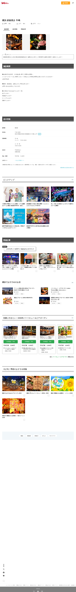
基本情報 (6, 119)
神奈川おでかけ (33, 585)
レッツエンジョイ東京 (10, 585)
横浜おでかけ (48, 585)
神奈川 (36, 436)
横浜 (22, 436)
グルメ (44, 436)
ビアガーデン (64, 357)
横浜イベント (55, 585)
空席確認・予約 (10, 341)
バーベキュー (56, 357)
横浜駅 (29, 436)
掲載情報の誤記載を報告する (67, 167)
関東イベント (26, 585)
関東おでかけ (19, 585)
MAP (39, 134)
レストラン (53, 435)
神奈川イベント (41, 585)
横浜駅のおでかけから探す (64, 585)
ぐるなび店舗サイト (19, 160)
